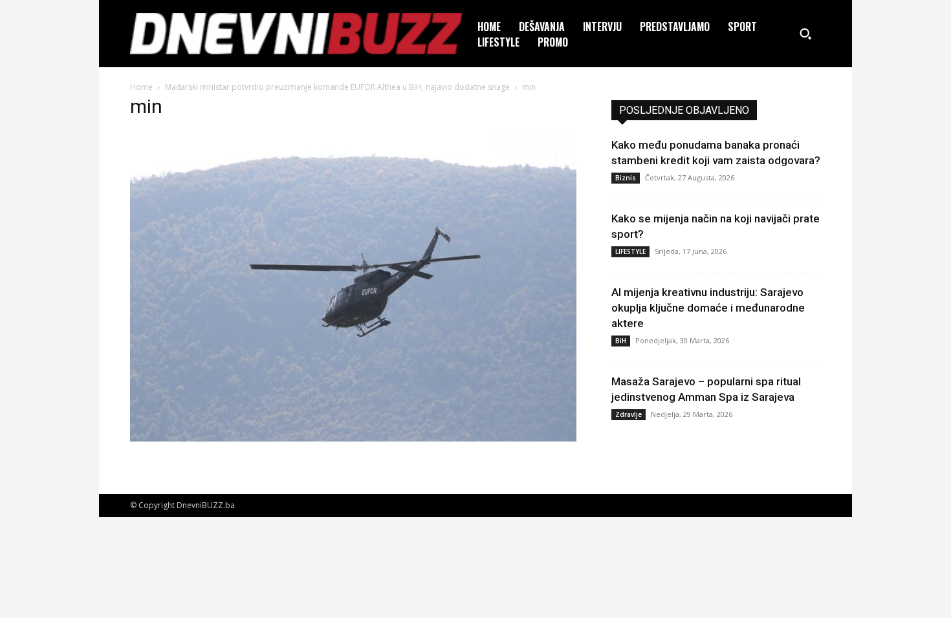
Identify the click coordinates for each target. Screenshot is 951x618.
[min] (353, 437)
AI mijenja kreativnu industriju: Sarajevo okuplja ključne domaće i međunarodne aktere (708, 308)
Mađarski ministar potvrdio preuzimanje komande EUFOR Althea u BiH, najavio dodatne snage (337, 86)
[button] (805, 33)
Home (141, 86)
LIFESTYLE (630, 251)
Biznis (625, 177)
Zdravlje (628, 414)
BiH (620, 340)
